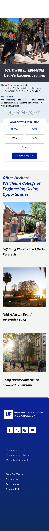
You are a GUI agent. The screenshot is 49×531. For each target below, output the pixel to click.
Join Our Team (14, 474)
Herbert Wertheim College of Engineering (24, 88)
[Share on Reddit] (24, 113)
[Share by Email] (37, 113)
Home (4, 85)
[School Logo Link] (23, 414)
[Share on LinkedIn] (18, 113)
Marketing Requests (17, 460)
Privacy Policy (14, 489)
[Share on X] (31, 113)
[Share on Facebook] (11, 113)
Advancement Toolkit (18, 455)
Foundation (12, 479)
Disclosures (12, 484)
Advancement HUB (17, 450)
